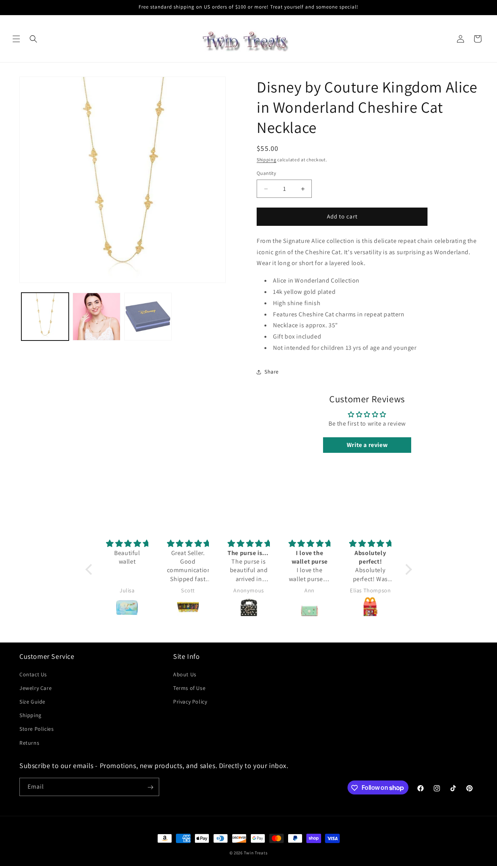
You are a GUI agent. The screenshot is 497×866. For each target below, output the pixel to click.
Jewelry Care (35, 687)
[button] (16, 38)
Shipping (266, 159)
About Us (184, 673)
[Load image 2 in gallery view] (96, 316)
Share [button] (271, 371)
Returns (29, 742)
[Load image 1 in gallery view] (45, 316)
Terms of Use (189, 687)
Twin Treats (256, 853)
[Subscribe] (150, 787)
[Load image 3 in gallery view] (148, 316)
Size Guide (32, 701)
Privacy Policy (190, 701)
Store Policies (36, 728)
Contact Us (33, 673)
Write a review (367, 445)
